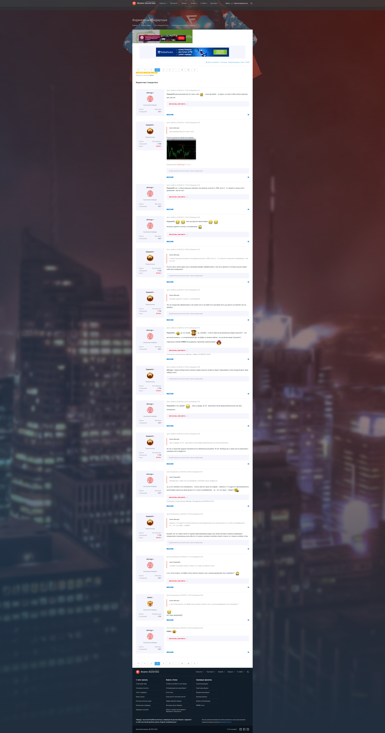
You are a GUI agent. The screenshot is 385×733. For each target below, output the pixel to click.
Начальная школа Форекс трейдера (184, 25)
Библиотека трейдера (143, 705)
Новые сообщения (213, 62)
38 (199, 367)
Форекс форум (146, 25)
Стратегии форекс (202, 684)
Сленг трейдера (141, 692)
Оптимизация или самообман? (176, 688)
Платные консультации (143, 701)
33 (199, 185)
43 (202, 557)
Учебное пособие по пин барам (176, 684)
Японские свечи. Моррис (174, 705)
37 (199, 328)
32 (199, 122)
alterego (150, 93)
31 (199, 90)
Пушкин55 (150, 125)
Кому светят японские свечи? (176, 697)
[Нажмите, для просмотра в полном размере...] (181, 160)
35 (199, 249)
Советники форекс (202, 688)
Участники (223, 62)
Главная (135, 25)
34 (199, 217)
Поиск (242, 62)
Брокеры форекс (201, 697)
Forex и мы (169, 692)
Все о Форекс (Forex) (161, 25)
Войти (228, 3)
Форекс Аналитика (146, 3)
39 (199, 401)
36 (199, 290)
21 (182, 70)
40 (199, 434)
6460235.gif (180, 164)
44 (202, 595)
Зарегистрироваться (241, 3)
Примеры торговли (142, 709)
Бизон (152, 75)
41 (202, 472)
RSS (247, 62)
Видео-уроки (140, 697)
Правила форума (233, 62)
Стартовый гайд (141, 684)
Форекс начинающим (203, 701)
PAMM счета (200, 705)
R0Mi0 (150, 597)
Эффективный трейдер (174, 701)
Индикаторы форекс (203, 692)
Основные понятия (142, 688)
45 (202, 628)
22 (188, 70)
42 (202, 514)
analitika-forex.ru (226, 722)
